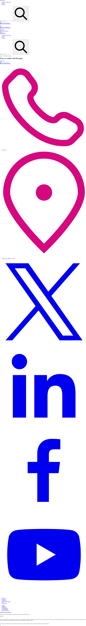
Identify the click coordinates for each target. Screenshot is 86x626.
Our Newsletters (4, 603)
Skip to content (2, 0)
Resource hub (2, 32)
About (3, 3)
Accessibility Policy (5, 608)
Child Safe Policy (5, 607)
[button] (43, 25)
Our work (1, 29)
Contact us (3, 4)
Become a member (3, 33)
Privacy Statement (5, 609)
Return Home (2, 60)
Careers (3, 36)
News (1, 31)
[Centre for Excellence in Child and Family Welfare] (5, 24)
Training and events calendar (6, 2)
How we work (2, 30)
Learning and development (6, 601)
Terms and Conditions (5, 610)
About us (3, 598)
